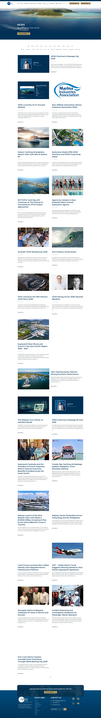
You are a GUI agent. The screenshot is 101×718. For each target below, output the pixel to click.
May (41, 49)
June (45, 49)
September (58, 49)
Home (18, 3)
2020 (59, 46)
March (33, 49)
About (22, 3)
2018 (68, 46)
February (28, 49)
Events (44, 3)
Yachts (60, 3)
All (28, 46)
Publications (52, 3)
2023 (46, 46)
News (48, 3)
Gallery (57, 3)
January (22, 49)
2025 (37, 46)
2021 (55, 46)
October (65, 49)
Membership (26, 3)
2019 (63, 46)
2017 (72, 46)
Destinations (39, 3)
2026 (32, 46)
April (37, 49)
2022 (50, 46)
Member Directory (33, 3)
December (77, 49)
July (48, 49)
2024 (41, 46)
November (71, 49)
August (52, 49)
